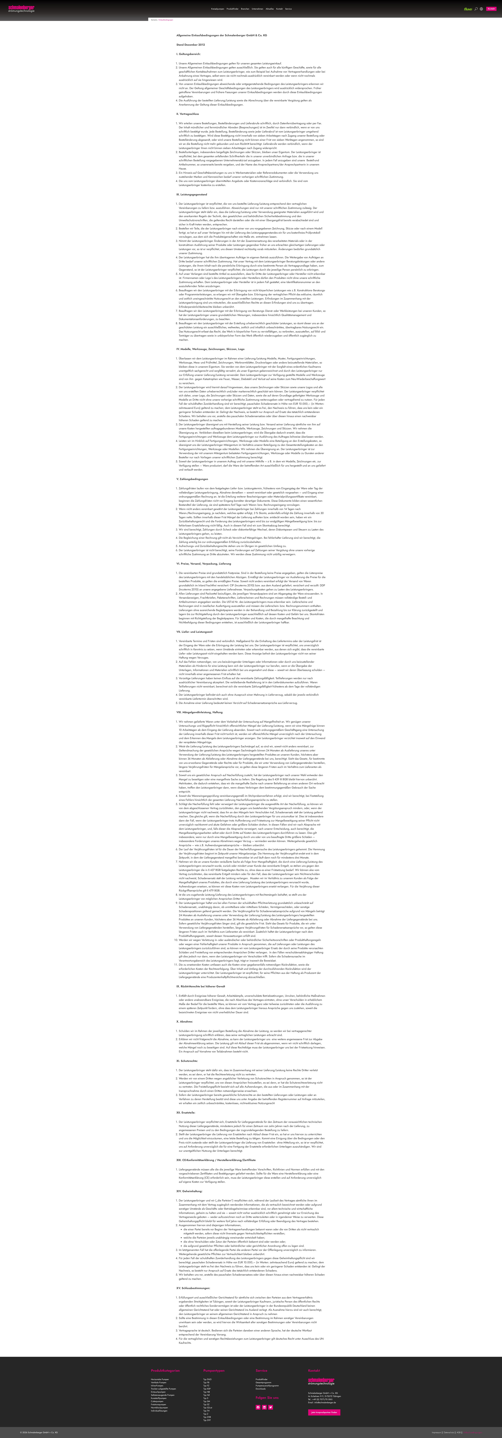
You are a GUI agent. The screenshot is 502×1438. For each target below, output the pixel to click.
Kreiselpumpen (217, 8)
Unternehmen (257, 8)
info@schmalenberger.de (325, 1402)
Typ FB (206, 1382)
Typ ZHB (207, 1417)
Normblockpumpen (159, 1407)
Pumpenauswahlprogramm (267, 1385)
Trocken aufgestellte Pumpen (163, 1388)
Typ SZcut (207, 1407)
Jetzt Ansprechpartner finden (324, 1412)
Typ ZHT (207, 1420)
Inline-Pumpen (157, 1385)
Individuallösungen (159, 1410)
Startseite (154, 20)
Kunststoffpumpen (158, 1398)
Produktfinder (232, 8)
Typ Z (205, 1413)
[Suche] (476, 8)
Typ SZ (206, 1404)
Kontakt (279, 8)
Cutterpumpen (157, 1401)
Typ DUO (207, 1379)
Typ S (205, 1398)
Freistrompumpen (158, 1404)
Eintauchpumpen (158, 1391)
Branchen (245, 8)
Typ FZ (206, 1385)
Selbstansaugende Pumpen (162, 1395)
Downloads (261, 1388)
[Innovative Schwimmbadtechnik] (468, 9)
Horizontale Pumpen (160, 1379)
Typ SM (206, 1401)
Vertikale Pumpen (158, 1382)
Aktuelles (270, 8)
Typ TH (206, 1410)
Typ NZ (206, 1395)
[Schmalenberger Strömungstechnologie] (21, 9)
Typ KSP (207, 1388)
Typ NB (206, 1391)
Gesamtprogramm (263, 1382)
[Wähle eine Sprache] (481, 8)
